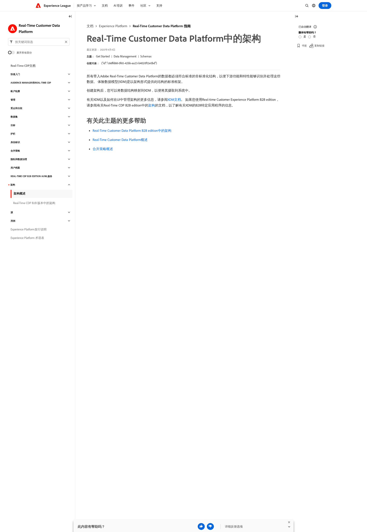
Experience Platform (113, 26)
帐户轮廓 (15, 91)
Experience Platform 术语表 (27, 238)
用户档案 (15, 167)
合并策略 (15, 150)
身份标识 (15, 142)
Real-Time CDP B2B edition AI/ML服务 (31, 176)
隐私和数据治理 (19, 159)
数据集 (14, 116)
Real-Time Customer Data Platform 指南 (162, 26)
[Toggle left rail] (70, 16)
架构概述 (19, 193)
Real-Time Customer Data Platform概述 (120, 140)
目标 (13, 125)
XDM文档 (174, 99)
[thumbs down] (210, 526)
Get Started (103, 56)
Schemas (145, 56)
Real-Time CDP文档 (23, 66)
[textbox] (38, 42)
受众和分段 (16, 108)
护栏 (13, 133)
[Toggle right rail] (296, 16)
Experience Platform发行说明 (29, 229)
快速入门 (15, 74)
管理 (13, 99)
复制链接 (319, 45)
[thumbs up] (201, 526)
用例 (13, 220)
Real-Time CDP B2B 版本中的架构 (34, 203)
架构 (151, 105)
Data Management (125, 56)
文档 (90, 26)
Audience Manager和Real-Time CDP (31, 82)
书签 (304, 45)
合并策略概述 (103, 149)
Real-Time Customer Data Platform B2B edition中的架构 (132, 130)
